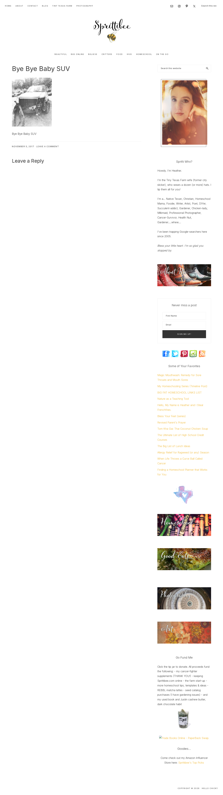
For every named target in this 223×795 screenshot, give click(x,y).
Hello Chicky (210, 788)
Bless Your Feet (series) (171, 416)
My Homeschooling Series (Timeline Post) (182, 386)
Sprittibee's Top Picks (191, 762)
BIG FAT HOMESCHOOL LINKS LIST (179, 392)
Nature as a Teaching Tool (173, 398)
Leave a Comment (47, 146)
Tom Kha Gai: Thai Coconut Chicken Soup (182, 428)
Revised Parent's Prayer (171, 422)
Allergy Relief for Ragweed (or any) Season (183, 452)
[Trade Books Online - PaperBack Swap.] (184, 738)
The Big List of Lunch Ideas (173, 446)
